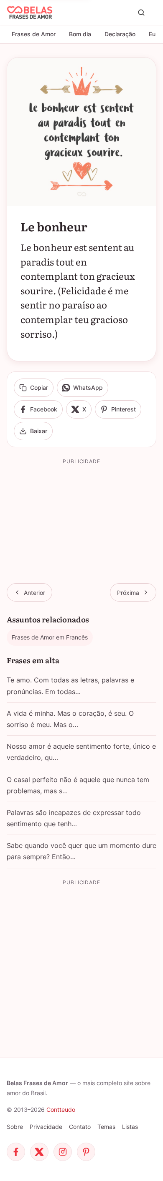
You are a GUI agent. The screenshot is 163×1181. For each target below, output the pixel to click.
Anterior (34, 592)
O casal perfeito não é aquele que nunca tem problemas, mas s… (78, 785)
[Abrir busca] (141, 12)
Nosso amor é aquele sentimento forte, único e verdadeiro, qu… (81, 752)
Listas (130, 1126)
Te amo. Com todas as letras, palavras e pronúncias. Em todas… (70, 685)
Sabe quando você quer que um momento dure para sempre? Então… (81, 851)
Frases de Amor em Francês (50, 637)
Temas (106, 1126)
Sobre (15, 1126)
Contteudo (60, 1109)
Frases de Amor (34, 34)
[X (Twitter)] (39, 1152)
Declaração (119, 34)
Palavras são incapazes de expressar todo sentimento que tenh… (74, 818)
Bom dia (80, 34)
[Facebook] (16, 1152)
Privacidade (46, 1126)
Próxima (128, 592)
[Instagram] (62, 1152)
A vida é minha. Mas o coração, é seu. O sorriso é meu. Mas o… (70, 719)
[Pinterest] (86, 1152)
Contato (80, 1126)
